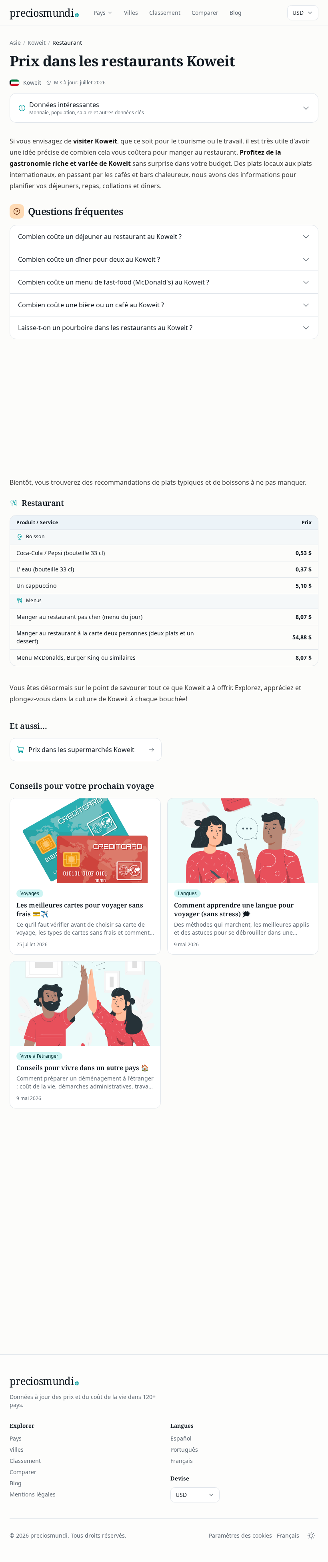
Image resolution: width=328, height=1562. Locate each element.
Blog (236, 12)
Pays (100, 12)
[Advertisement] (164, 405)
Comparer (205, 12)
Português (184, 1449)
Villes (131, 12)
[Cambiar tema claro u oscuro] (311, 1535)
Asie (15, 42)
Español (181, 1438)
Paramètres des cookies (240, 1535)
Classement (164, 12)
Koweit (37, 42)
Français (181, 1460)
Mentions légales (33, 1494)
